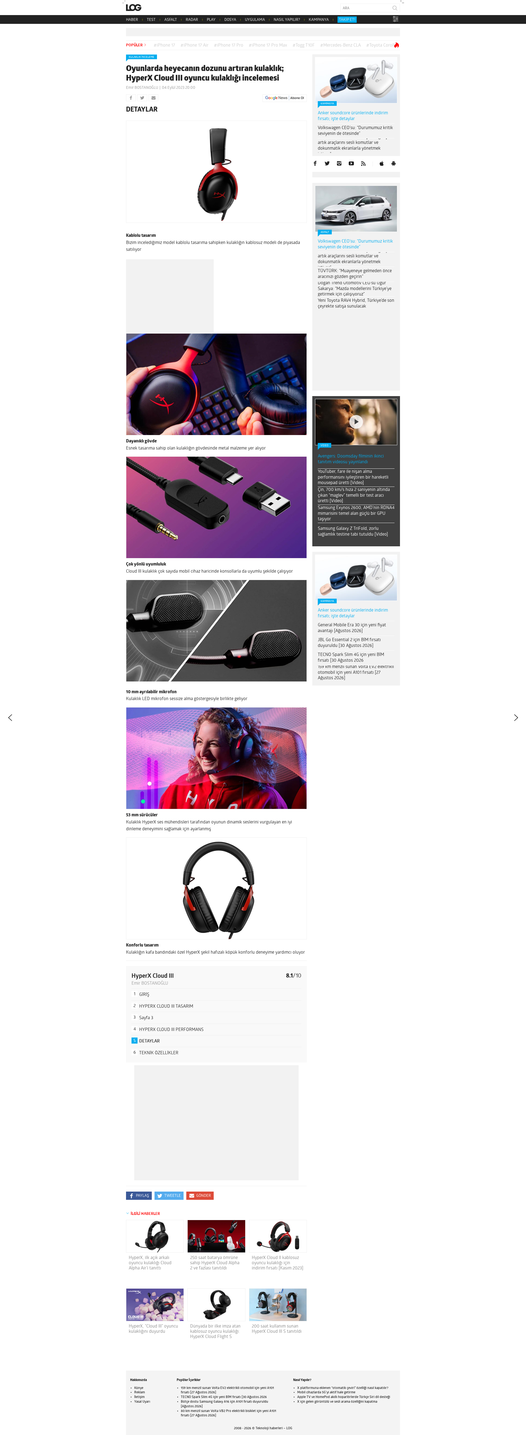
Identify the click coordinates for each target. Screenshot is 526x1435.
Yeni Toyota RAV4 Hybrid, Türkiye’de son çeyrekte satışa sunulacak (356, 304)
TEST (151, 20)
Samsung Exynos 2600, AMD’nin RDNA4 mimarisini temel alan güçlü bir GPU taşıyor (356, 445)
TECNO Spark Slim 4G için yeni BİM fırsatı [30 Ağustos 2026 (351, 589)
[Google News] (284, 98)
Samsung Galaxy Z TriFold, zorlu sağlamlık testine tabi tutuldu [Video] (353, 463)
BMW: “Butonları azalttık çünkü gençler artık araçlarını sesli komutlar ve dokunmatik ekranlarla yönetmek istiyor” (355, 145)
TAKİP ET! (347, 20)
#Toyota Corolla (381, 45)
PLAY (211, 20)
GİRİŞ (144, 995)
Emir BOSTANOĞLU (142, 88)
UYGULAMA (255, 20)
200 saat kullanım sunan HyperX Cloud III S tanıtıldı (277, 1329)
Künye (138, 1388)
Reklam (139, 1392)
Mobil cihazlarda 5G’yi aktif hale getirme (326, 1392)
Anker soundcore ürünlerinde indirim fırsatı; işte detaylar (353, 116)
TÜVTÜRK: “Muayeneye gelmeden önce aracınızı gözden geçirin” (355, 274)
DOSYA (230, 20)
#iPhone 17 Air (194, 45)
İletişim (139, 1397)
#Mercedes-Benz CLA (340, 45)
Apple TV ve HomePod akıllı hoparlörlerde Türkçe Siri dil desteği (343, 1397)
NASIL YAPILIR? (287, 20)
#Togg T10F (304, 45)
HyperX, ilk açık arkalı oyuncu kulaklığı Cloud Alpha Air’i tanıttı (150, 1263)
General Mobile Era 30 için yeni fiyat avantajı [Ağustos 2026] (352, 560)
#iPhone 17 (164, 45)
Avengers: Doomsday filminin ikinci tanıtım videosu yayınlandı (351, 391)
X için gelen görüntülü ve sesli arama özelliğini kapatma (337, 1401)
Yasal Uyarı (142, 1401)
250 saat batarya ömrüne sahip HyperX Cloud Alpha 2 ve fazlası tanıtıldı (214, 1263)
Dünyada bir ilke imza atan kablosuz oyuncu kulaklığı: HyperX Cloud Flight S (215, 1331)
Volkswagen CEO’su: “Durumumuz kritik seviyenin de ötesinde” (355, 131)
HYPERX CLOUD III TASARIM (166, 1006)
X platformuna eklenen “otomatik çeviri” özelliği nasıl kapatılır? (342, 1388)
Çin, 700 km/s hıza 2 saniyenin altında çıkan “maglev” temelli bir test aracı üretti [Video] (354, 427)
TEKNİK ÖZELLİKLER (158, 1053)
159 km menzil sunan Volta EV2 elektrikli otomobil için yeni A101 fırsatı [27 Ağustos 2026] (356, 604)
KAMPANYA (319, 20)
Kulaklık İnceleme (141, 57)
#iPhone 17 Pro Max (268, 45)
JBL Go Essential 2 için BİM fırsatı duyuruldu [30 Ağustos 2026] (349, 574)
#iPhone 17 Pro (228, 45)
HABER (132, 20)
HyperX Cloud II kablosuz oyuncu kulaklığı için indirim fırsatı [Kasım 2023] (277, 1263)
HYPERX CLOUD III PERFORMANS (171, 1030)
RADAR (192, 20)
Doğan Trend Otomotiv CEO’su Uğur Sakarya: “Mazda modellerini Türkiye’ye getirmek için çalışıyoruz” (354, 289)
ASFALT (170, 20)
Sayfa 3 (146, 1018)
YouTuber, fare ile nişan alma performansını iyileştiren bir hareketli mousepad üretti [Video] (353, 409)
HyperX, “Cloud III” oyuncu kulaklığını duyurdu (153, 1329)
